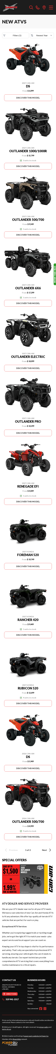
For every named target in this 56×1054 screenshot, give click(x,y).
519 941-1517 (12, 999)
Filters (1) (17, 35)
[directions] (44, 7)
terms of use (6, 1029)
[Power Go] (25, 1043)
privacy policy (44, 1027)
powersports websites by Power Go (36, 1036)
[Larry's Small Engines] (14, 7)
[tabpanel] (39, 994)
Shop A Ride (17, 1039)
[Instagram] (44, 1008)
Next (44, 850)
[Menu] (51, 7)
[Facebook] (40, 1008)
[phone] (37, 7)
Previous (13, 850)
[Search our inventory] (31, 7)
